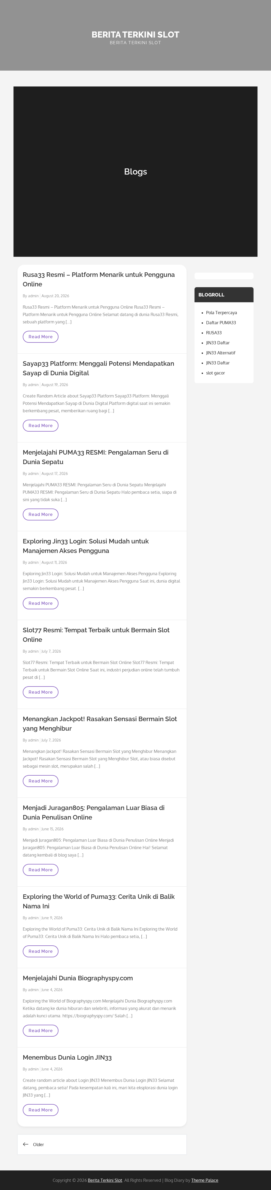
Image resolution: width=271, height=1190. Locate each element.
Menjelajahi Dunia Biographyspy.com (78, 978)
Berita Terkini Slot (135, 34)
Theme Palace (204, 1180)
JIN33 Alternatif (220, 352)
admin (33, 296)
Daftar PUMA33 (221, 322)
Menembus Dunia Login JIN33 (67, 1057)
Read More (40, 338)
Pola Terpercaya (221, 312)
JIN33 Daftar (218, 342)
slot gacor (215, 373)
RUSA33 (214, 332)
